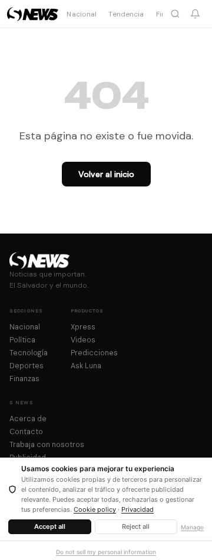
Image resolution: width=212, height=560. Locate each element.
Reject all (136, 526)
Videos (83, 340)
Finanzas (24, 379)
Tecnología (28, 353)
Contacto (26, 431)
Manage (192, 527)
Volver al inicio (106, 174)
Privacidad (137, 509)
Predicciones (94, 353)
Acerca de (28, 419)
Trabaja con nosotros (46, 444)
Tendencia (126, 14)
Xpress (83, 327)
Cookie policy (95, 509)
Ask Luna (86, 366)
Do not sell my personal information (106, 551)
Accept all (49, 526)
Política (22, 340)
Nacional (82, 14)
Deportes (26, 366)
